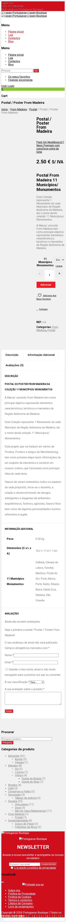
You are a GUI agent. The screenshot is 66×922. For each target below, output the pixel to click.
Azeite (19, 759)
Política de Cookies (19, 897)
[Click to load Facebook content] (2, 882)
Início (4, 109)
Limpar (59, 266)
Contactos (14, 38)
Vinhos (19, 775)
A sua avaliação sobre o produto (25, 689)
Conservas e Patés (19, 791)
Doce (18, 807)
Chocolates (21, 804)
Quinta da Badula (31, 778)
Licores (19, 772)
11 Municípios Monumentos (45, 262)
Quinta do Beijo (30, 781)
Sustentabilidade (18, 820)
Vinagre (19, 762)
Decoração (14, 794)
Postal (33, 109)
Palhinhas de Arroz (26, 827)
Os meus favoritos (19, 76)
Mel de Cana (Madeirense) (30, 811)
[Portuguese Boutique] (24, 12)
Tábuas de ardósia (26, 798)
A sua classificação (17, 682)
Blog (11, 41)
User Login (7, 86)
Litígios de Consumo (20, 903)
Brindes (12, 785)
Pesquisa (7, 742)
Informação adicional (41, 355)
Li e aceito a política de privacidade (35, 867)
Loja (10, 35)
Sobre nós (14, 890)
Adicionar (45, 284)
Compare (43, 309)
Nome (9, 655)
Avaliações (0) (15, 365)
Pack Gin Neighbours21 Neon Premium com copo (50, 145)
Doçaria (12, 801)
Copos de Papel (24, 823)
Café (11, 788)
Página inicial (16, 31)
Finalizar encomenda (20, 80)
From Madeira (18, 109)
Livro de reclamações (21, 906)
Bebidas (13, 765)
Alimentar (13, 756)
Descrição (12, 355)
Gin (17, 769)
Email (9, 662)
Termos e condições (20, 900)
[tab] (12, 355)
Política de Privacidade (22, 893)
